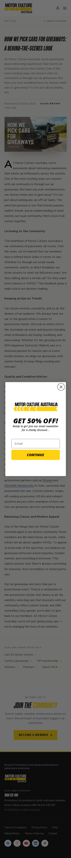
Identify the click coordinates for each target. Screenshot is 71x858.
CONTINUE (35, 455)
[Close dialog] (61, 387)
